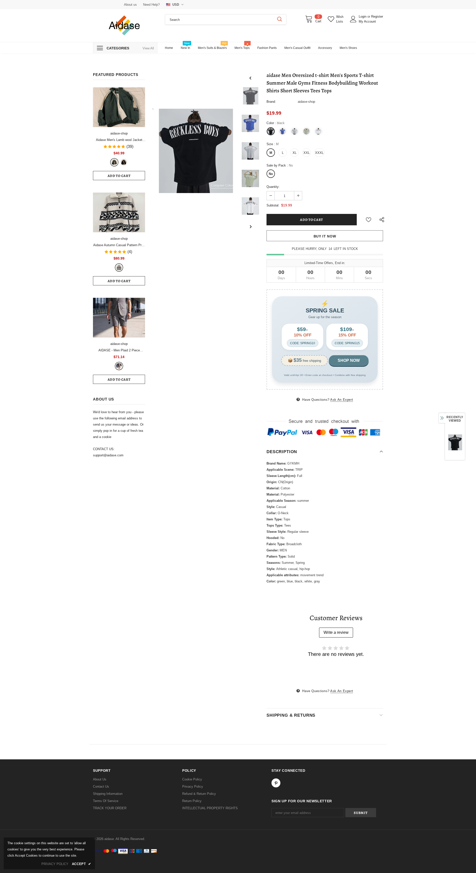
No (271, 174)
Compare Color (222, 186)
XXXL (319, 153)
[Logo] (125, 25)
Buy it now (325, 236)
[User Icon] (353, 19)
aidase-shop (119, 133)
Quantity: (273, 187)
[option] (194, 151)
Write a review (336, 632)
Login (363, 16)
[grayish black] (119, 366)
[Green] (114, 162)
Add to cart (119, 175)
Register (377, 16)
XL (295, 153)
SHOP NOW (349, 360)
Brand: (271, 101)
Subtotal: (273, 205)
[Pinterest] (275, 782)
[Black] (123, 162)
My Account (367, 21)
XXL (306, 153)
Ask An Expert (341, 400)
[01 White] (119, 267)
